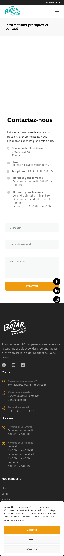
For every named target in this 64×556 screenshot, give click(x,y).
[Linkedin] (23, 365)
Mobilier (7, 499)
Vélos (5, 493)
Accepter (32, 530)
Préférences (32, 549)
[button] (57, 12)
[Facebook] (4, 365)
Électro (6, 488)
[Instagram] (13, 365)
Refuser (32, 539)
